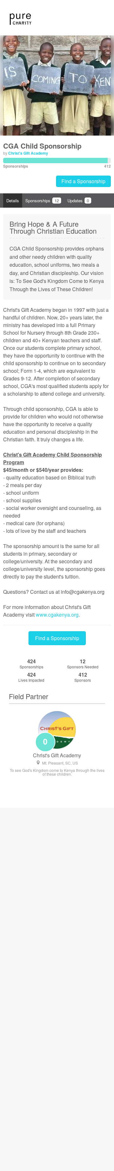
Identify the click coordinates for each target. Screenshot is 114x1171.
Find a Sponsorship (83, 181)
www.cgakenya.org (57, 614)
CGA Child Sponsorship (42, 146)
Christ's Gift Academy (28, 153)
